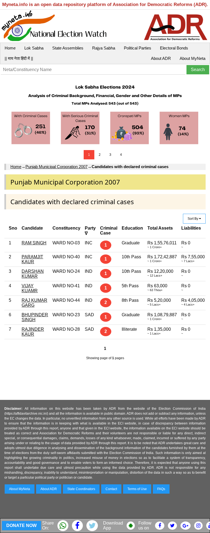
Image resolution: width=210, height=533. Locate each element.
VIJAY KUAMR (30, 288)
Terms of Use (137, 489)
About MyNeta (192, 58)
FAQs (161, 489)
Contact (111, 489)
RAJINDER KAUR (33, 331)
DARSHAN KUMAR (33, 274)
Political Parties (137, 48)
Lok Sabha (33, 48)
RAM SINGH (34, 243)
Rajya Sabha (103, 48)
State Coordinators (81, 489)
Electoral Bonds (174, 48)
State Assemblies (67, 48)
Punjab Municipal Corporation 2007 (56, 166)
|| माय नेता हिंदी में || (19, 58)
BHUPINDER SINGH (35, 317)
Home (10, 48)
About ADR (161, 58)
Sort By (193, 219)
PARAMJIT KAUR (32, 259)
